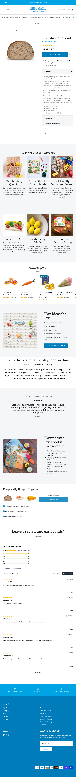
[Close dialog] (72, 368)
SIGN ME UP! (56, 401)
